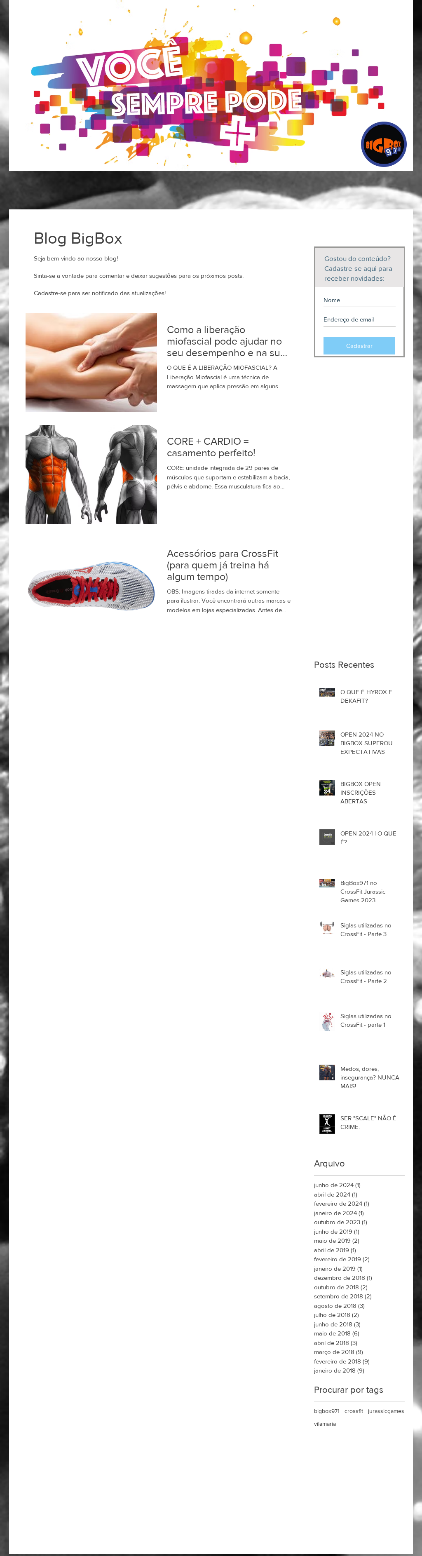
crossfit (354, 1411)
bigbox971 (327, 1411)
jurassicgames (386, 1411)
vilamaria (325, 1423)
